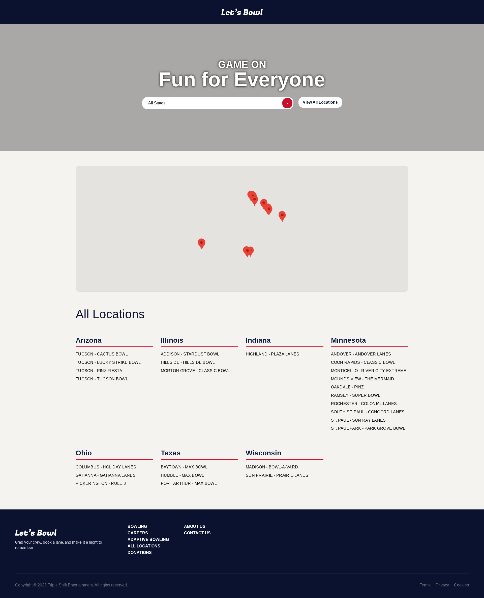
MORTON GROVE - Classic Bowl (195, 371)
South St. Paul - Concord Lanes (368, 412)
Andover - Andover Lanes (361, 354)
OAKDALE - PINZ (347, 387)
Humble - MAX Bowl (182, 475)
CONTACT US (197, 533)
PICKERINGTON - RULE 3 (101, 483)
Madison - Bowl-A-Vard (272, 467)
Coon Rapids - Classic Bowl (363, 362)
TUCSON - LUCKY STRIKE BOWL (108, 362)
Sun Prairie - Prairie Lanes (277, 475)
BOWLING (137, 526)
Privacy (442, 585)
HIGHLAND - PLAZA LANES (272, 354)
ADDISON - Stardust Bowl (190, 354)
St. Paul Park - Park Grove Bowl (368, 428)
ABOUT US (194, 526)
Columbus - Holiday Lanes (106, 467)
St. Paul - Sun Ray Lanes (358, 420)
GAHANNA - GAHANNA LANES (106, 475)
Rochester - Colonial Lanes (364, 404)
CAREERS (138, 533)
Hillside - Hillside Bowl (188, 362)
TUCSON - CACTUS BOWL (102, 354)
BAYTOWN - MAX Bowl (184, 467)
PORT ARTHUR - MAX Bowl (189, 483)
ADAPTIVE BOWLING (148, 539)
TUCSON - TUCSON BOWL (102, 379)
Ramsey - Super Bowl (355, 395)
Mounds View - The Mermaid (362, 379)
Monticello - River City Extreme (369, 371)
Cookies (461, 585)
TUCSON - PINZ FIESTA (99, 371)
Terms (425, 585)
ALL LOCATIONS (144, 546)
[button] (269, 210)
